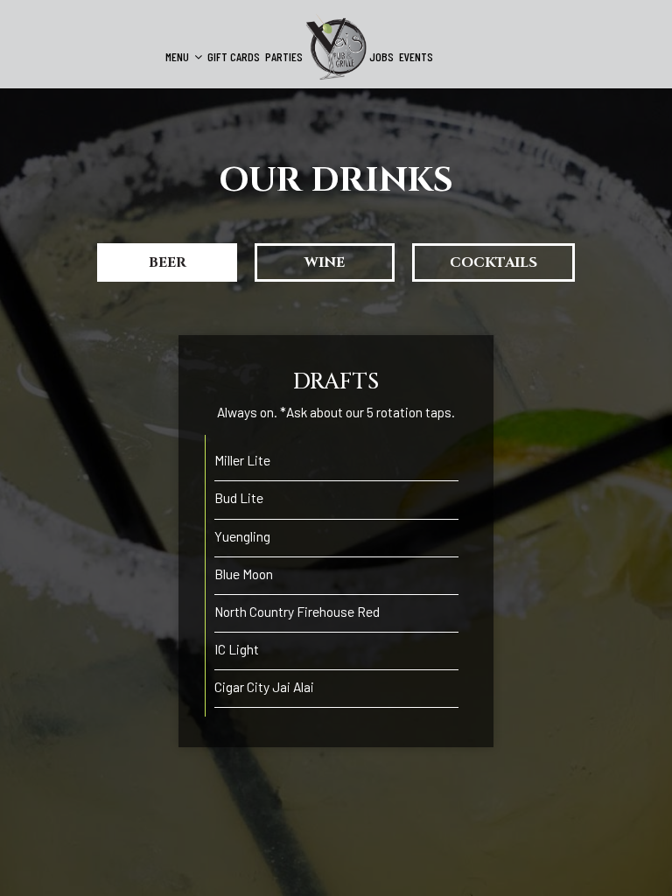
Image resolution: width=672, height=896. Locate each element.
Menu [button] (178, 56)
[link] (336, 46)
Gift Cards (233, 56)
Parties (284, 56)
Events (416, 56)
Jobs (381, 56)
